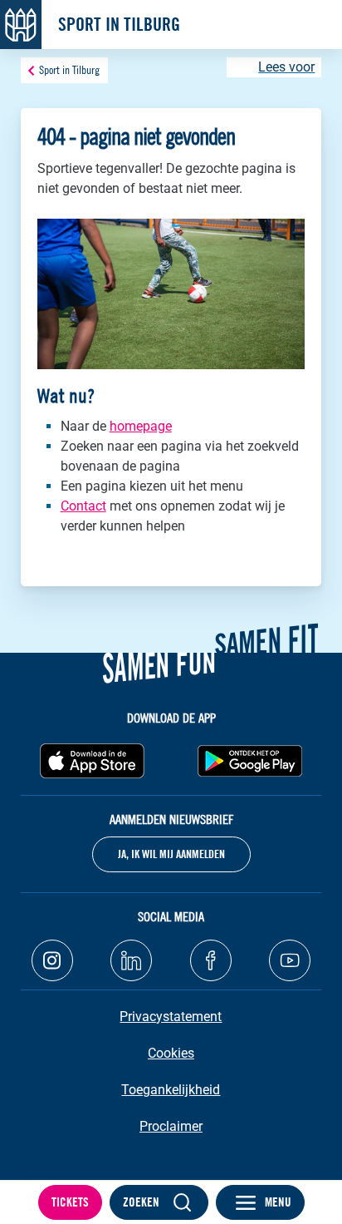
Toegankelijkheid (170, 1090)
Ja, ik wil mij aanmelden (171, 854)
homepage (141, 426)
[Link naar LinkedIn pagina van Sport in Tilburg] (131, 960)
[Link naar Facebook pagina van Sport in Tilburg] (211, 960)
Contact (83, 506)
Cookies (171, 1053)
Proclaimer (171, 1126)
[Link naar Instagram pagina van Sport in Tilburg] (52, 960)
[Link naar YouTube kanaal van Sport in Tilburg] (289, 960)
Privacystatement (171, 1016)
